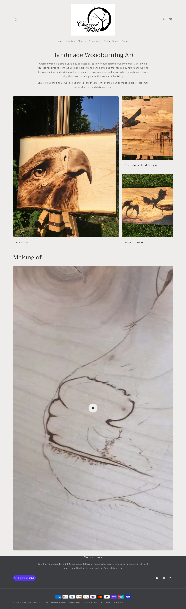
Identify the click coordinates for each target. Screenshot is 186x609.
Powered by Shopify (40, 602)
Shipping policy (75, 602)
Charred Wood (26, 602)
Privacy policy (105, 602)
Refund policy (119, 602)
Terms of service (90, 602)
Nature (20, 242)
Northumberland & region (142, 165)
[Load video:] (93, 408)
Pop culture (132, 242)
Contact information (58, 602)
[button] (16, 20)
